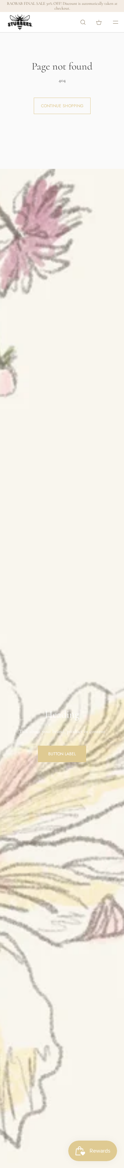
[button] (83, 22)
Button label (62, 754)
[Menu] (110, 22)
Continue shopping (62, 106)
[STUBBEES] (20, 22)
